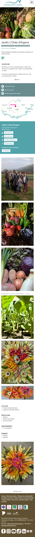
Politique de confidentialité (25, 496)
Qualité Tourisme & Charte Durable (24, 498)
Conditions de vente (7, 498)
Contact (3, 496)
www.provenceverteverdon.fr (15, 524)
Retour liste (18, 491)
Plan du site (15, 499)
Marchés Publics (24, 499)
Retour (18, 79)
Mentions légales (11, 496)
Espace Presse (6, 499)
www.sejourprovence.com (8, 525)
